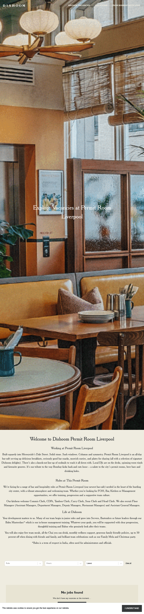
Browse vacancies (79, 6)
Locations (101, 6)
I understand (132, 608)
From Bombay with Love (126, 6)
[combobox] (6, 563)
